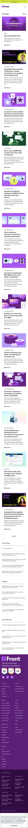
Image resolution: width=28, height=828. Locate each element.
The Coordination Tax (7, 548)
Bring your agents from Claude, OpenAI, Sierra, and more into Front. (14, 2)
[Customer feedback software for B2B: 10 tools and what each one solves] (14, 179)
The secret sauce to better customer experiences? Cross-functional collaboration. (12, 604)
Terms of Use (19, 820)
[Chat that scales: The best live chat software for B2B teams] (14, 459)
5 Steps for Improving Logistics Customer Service (14, 625)
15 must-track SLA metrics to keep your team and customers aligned (13, 637)
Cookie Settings (14, 825)
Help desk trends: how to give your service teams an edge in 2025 (13, 642)
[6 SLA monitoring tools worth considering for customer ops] (14, 340)
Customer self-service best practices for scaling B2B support (13, 598)
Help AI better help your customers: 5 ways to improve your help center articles (13, 586)
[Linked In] (3, 677)
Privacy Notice (9, 821)
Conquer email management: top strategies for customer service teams (13, 610)
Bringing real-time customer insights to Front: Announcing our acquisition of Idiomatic (13, 572)
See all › (24, 13)
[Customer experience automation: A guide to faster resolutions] (14, 379)
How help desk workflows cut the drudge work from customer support (13, 648)
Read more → (7, 45)
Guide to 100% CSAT (6, 788)
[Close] (26, 814)
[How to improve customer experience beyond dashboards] (14, 220)
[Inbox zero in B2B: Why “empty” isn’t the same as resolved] (14, 139)
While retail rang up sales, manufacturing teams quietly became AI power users (13, 554)
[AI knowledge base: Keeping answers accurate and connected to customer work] (14, 418)
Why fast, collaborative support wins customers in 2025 (14, 631)
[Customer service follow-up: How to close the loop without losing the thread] (14, 100)
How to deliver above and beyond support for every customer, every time (12, 592)
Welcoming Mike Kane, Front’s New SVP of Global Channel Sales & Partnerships (14, 560)
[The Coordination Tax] (14, 24)
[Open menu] (24, 6)
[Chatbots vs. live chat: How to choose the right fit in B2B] (14, 301)
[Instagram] (12, 677)
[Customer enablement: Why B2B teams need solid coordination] (14, 261)
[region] (14, 820)
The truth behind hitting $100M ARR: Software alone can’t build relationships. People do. (13, 566)
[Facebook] (7, 677)
